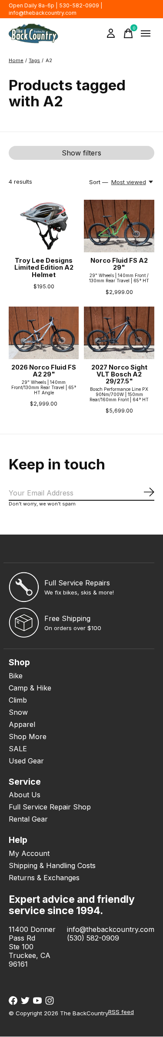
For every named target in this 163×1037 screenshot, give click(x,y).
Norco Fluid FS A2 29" (119, 264)
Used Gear (26, 760)
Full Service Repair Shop (50, 807)
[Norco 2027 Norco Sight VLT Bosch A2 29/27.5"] (119, 333)
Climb (18, 700)
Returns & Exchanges (44, 877)
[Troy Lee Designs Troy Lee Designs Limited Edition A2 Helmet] (44, 226)
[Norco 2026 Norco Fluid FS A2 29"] (44, 333)
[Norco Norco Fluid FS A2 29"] (119, 226)
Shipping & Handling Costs (52, 865)
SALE (18, 748)
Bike (16, 675)
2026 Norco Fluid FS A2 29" (43, 370)
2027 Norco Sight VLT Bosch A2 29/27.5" (119, 374)
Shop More (28, 736)
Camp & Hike (30, 688)
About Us (24, 794)
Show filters (81, 153)
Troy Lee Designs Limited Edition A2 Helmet (43, 267)
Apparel (22, 724)
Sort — (98, 181)
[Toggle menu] (145, 33)
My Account (29, 853)
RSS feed (121, 1011)
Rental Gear (28, 819)
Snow (18, 712)
